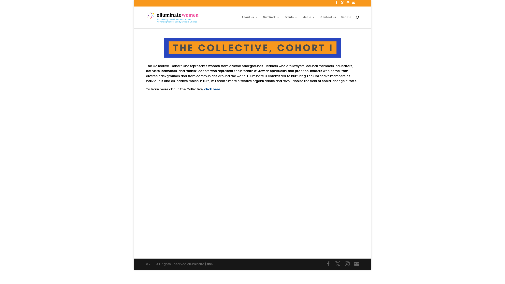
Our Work (269, 17)
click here (212, 89)
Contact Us (328, 17)
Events (289, 17)
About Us (248, 17)
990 (210, 264)
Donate (346, 17)
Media (307, 17)
